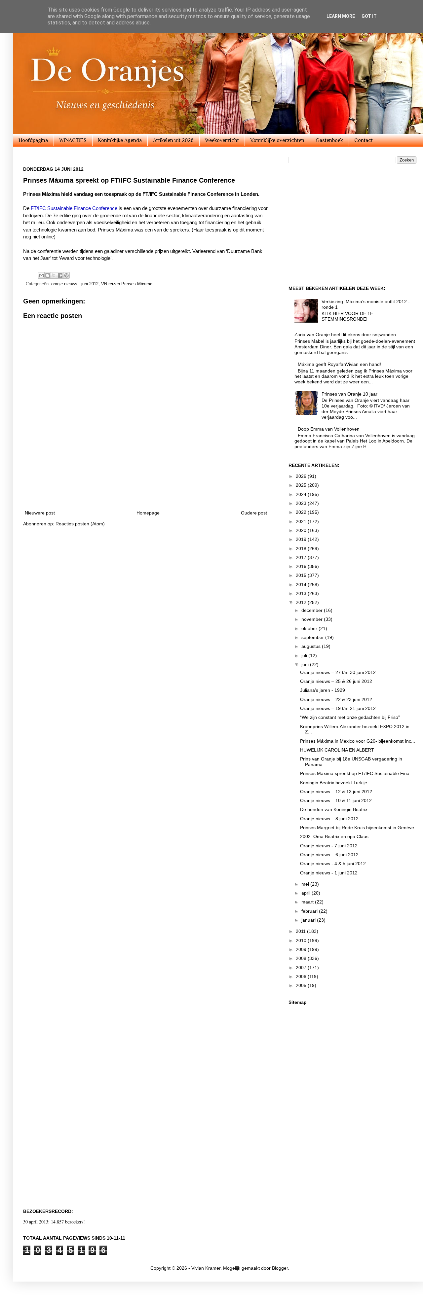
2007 (302, 967)
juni (305, 664)
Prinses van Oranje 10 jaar (349, 394)
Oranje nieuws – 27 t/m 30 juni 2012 (338, 672)
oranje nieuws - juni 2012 (74, 284)
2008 (302, 958)
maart (308, 901)
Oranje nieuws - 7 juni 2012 (329, 845)
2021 (302, 521)
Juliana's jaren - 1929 (322, 690)
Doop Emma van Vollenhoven (329, 429)
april (306, 893)
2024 (302, 494)
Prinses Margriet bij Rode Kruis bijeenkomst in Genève (357, 827)
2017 (302, 557)
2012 (302, 602)
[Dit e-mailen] (41, 275)
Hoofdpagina (33, 140)
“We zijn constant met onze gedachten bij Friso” (350, 717)
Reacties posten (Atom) (80, 523)
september (313, 637)
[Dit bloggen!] (47, 275)
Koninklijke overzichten (277, 140)
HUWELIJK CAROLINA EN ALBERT (337, 750)
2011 (301, 931)
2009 (302, 949)
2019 (302, 539)
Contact (363, 140)
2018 (302, 548)
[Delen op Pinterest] (66, 275)
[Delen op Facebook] (60, 275)
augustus (311, 646)
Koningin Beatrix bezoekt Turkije (333, 782)
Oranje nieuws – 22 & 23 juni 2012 (336, 699)
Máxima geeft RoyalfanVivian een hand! (339, 364)
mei (305, 884)
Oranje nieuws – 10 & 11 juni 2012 (336, 800)
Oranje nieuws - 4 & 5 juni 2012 (333, 863)
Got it (369, 16)
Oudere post (254, 512)
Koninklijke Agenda (120, 140)
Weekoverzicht (222, 140)
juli (304, 655)
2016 (302, 566)
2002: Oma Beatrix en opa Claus (334, 836)
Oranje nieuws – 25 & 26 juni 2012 (336, 681)
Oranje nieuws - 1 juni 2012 (329, 872)
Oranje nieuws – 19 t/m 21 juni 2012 (338, 708)
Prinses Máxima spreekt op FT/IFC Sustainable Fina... (356, 773)
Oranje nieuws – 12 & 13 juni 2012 (336, 791)
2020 (302, 530)
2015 (302, 575)
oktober (310, 628)
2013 (302, 593)
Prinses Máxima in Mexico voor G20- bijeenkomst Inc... (357, 741)
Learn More (341, 16)
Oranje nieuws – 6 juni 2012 (329, 854)
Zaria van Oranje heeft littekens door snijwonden (345, 334)
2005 (302, 985)
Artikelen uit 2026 (173, 140)
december (312, 610)
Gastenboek (329, 140)
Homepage (148, 512)
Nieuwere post (40, 512)
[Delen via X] (54, 275)
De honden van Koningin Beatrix (333, 809)
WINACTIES (73, 140)
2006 (302, 976)
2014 (302, 584)
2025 (302, 485)
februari (310, 911)
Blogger (280, 1268)
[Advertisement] (146, 486)
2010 (302, 940)
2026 (302, 476)
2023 (302, 503)
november (312, 619)
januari (309, 920)
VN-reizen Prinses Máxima (126, 284)
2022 (302, 512)
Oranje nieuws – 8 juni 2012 (329, 818)
